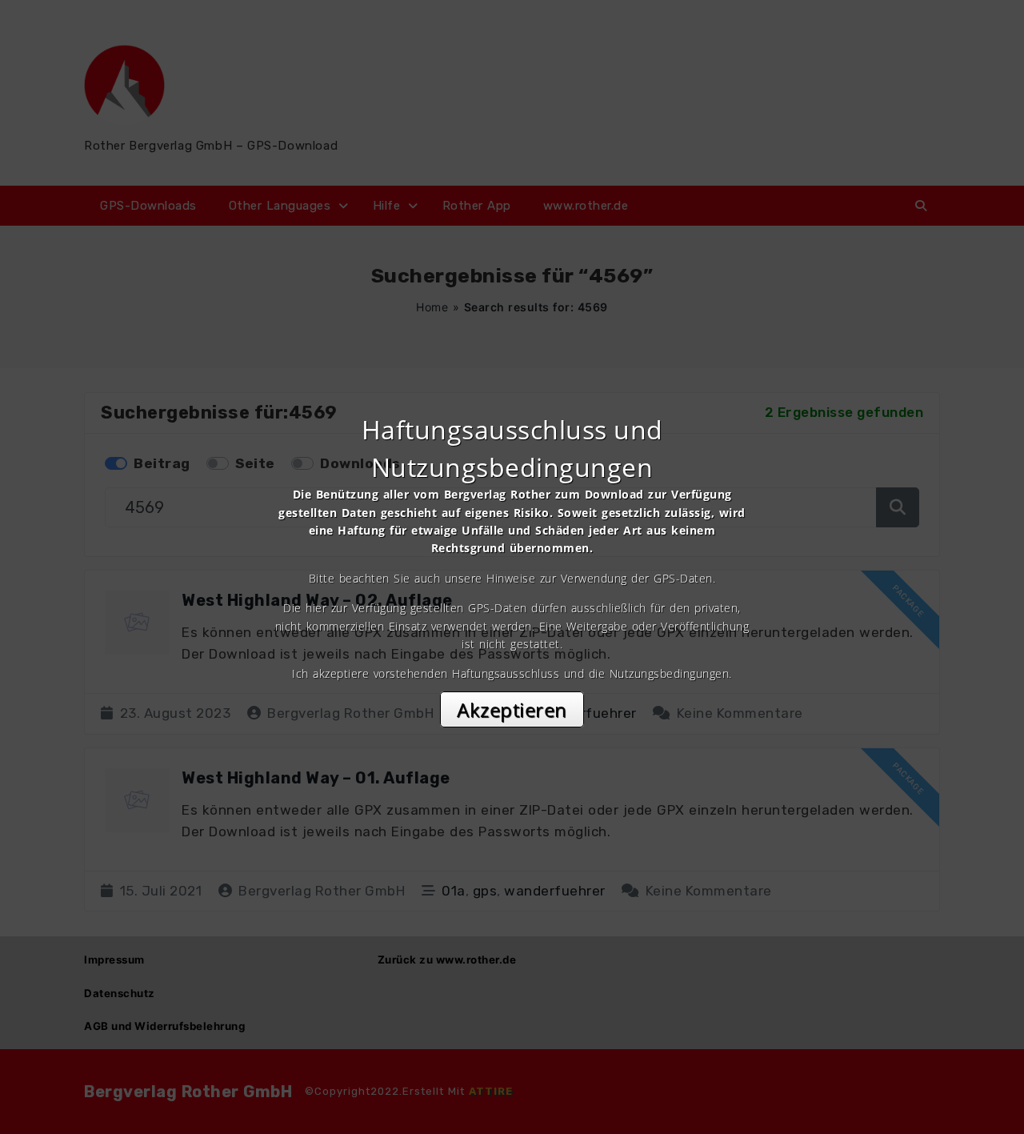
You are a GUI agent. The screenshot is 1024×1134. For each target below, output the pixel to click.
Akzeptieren (512, 709)
